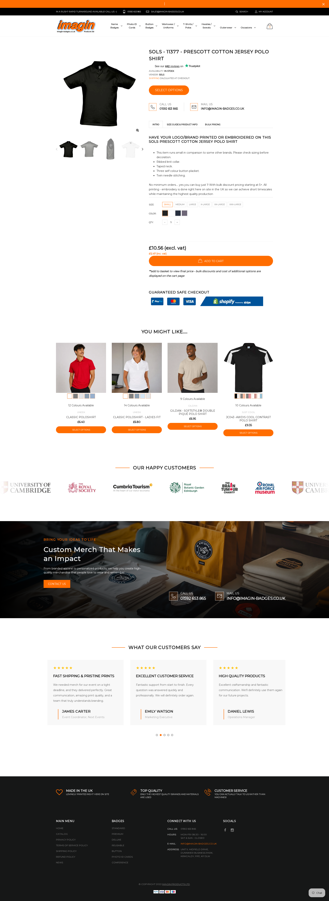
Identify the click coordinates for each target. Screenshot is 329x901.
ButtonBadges (149, 26)
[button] (157, 735)
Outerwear (226, 27)
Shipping (154, 78)
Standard (118, 828)
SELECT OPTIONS (169, 90)
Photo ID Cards (122, 856)
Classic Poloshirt (81, 417)
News (59, 862)
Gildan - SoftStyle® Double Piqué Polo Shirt (192, 412)
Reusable (118, 845)
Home (59, 828)
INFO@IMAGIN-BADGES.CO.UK (222, 108)
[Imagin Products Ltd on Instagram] (232, 830)
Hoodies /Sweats (207, 26)
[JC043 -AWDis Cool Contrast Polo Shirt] (248, 368)
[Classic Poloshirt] (81, 368)
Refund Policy (65, 856)
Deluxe (116, 839)
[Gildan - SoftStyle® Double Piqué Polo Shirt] (193, 368)
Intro (156, 124)
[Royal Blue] (92, 396)
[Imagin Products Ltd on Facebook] (225, 830)
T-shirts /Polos (188, 26)
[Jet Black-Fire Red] (248, 396)
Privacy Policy (66, 839)
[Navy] (86, 396)
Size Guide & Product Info (182, 124)
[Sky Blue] (142, 396)
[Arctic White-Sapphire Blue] (259, 396)
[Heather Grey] (81, 396)
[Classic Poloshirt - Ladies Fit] (137, 368)
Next (142, 148)
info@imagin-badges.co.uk (199, 843)
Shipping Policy (66, 851)
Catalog (62, 833)
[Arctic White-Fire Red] (254, 396)
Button (117, 851)
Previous (56, 148)
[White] (69, 396)
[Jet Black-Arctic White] (237, 396)
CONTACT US (57, 584)
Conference (120, 862)
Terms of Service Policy (72, 845)
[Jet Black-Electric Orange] (242, 396)
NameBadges (114, 26)
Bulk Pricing (212, 124)
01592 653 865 (169, 108)
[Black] (75, 396)
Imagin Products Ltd (176, 884)
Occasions (246, 27)
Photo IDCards (132, 26)
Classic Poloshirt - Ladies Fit (137, 417)
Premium (117, 833)
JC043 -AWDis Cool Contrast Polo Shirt (248, 418)
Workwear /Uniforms (168, 26)
